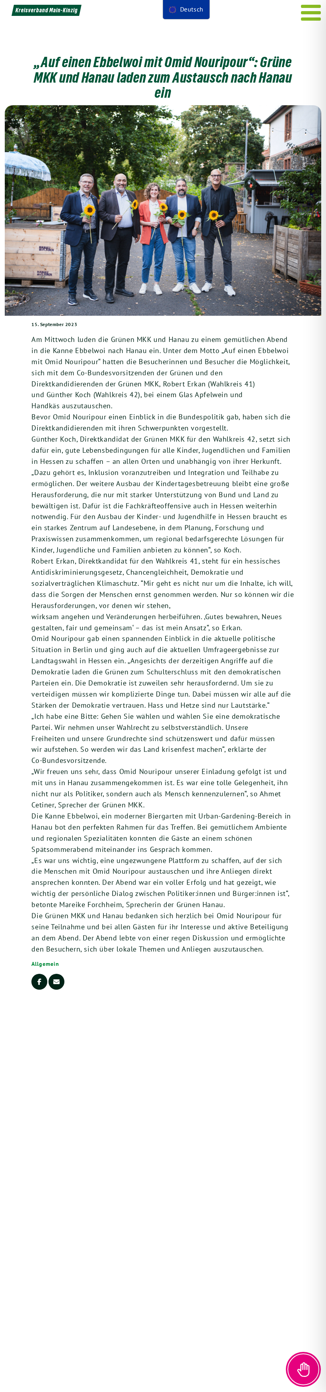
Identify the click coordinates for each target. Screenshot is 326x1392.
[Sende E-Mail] (56, 982)
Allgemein (45, 963)
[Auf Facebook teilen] (39, 982)
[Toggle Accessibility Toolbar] (303, 1369)
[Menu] (311, 12)
